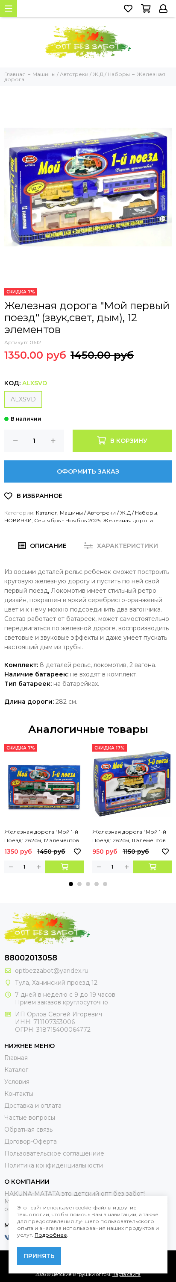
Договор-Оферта (30, 1141)
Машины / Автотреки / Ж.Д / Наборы (108, 512)
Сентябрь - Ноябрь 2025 (67, 520)
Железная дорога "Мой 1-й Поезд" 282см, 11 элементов (129, 835)
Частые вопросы (29, 1117)
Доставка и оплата (33, 1105)
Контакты (18, 1094)
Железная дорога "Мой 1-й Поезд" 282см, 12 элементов (41, 835)
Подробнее (51, 1235)
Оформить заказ (88, 471)
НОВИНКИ (18, 520)
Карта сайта (126, 1274)
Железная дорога (128, 520)
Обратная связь (28, 1129)
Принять (39, 1256)
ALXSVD (23, 399)
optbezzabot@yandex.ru (51, 971)
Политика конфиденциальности (53, 1165)
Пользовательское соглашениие (54, 1153)
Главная (16, 1058)
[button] (71, 884)
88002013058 (30, 958)
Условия (16, 1082)
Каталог (46, 512)
